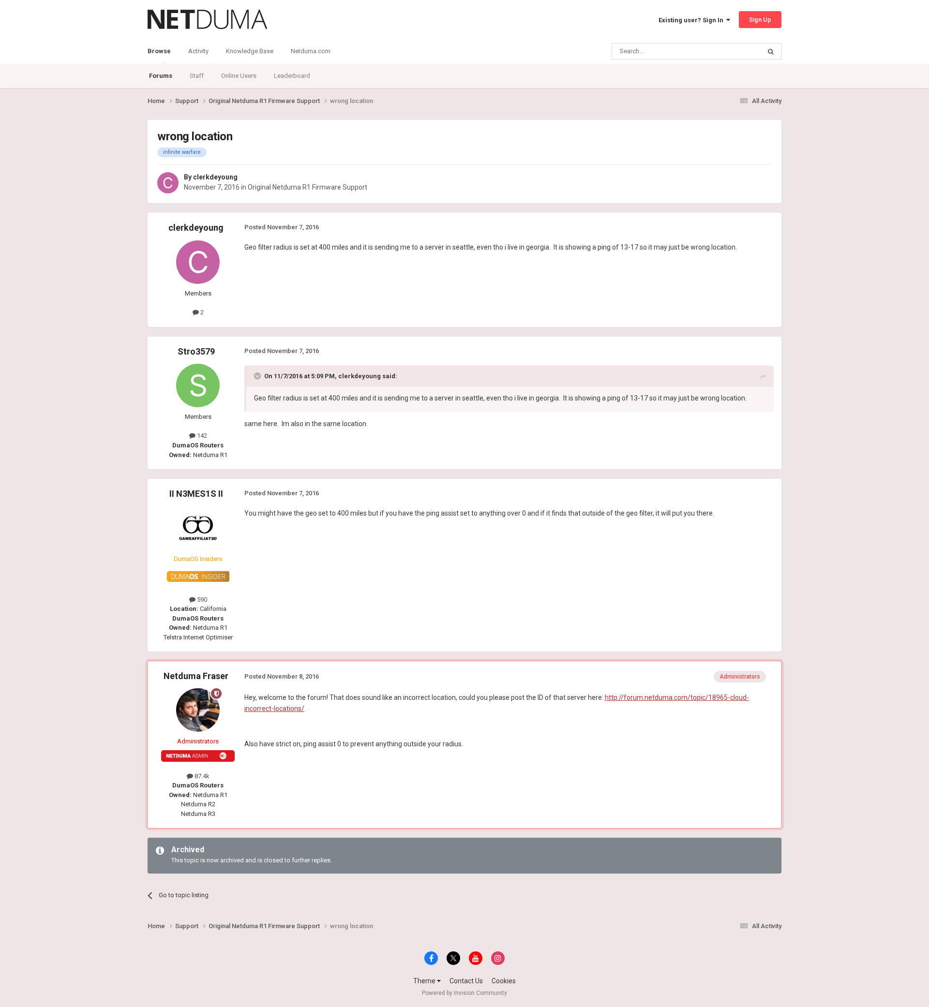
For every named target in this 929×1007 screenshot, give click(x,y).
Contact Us (466, 981)
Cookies (504, 981)
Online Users (238, 75)
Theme (425, 981)
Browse (159, 51)
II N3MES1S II (196, 494)
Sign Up (760, 19)
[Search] (770, 51)
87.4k (201, 776)
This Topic (733, 51)
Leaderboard (292, 75)
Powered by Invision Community (464, 993)
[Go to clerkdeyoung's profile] (168, 182)
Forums (160, 75)
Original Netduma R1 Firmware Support (307, 187)
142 (201, 435)
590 (201, 599)
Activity (198, 51)
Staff (197, 75)
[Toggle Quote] (258, 376)
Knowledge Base (249, 51)
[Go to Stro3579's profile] (198, 385)
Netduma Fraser (196, 676)
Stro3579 (196, 351)
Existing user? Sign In (692, 20)
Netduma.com (310, 51)
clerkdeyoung (215, 177)
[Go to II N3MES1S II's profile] (198, 527)
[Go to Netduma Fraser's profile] (198, 710)
